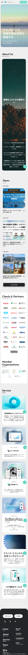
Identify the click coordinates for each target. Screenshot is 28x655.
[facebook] (10, 621)
